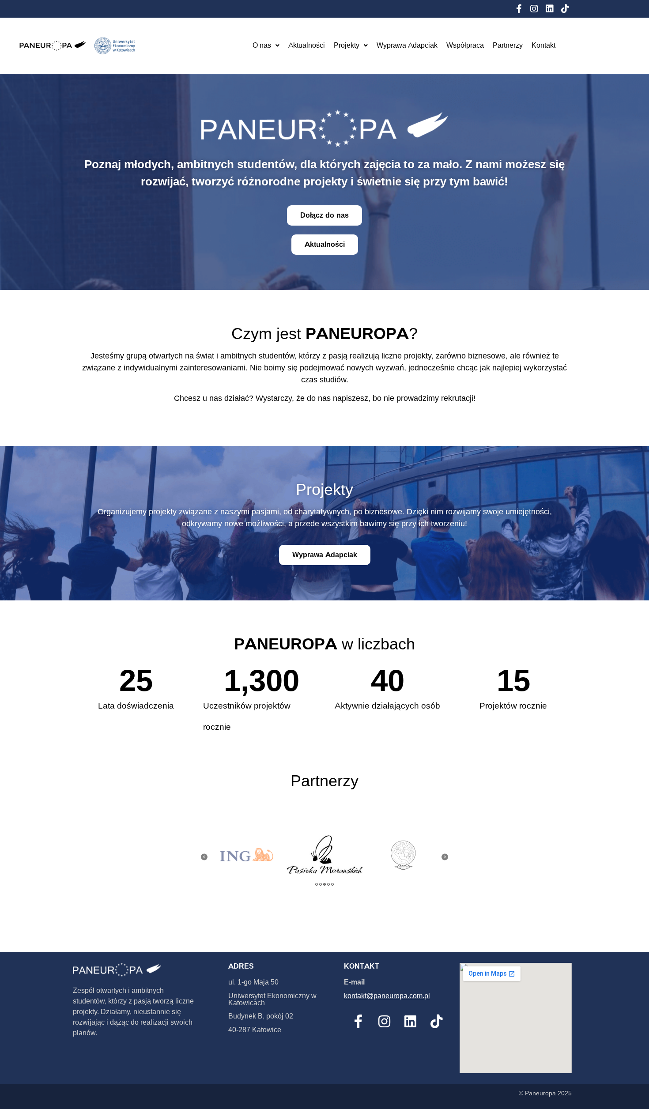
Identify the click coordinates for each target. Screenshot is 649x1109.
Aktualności (306, 45)
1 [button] (316, 884)
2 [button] (320, 884)
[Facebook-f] (518, 8)
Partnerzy (508, 45)
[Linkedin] (549, 8)
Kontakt (543, 45)
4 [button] (328, 884)
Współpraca (465, 45)
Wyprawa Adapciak (407, 45)
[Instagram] (534, 8)
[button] (204, 857)
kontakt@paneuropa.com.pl (387, 996)
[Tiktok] (565, 8)
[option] (246, 855)
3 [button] (324, 884)
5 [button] (332, 884)
